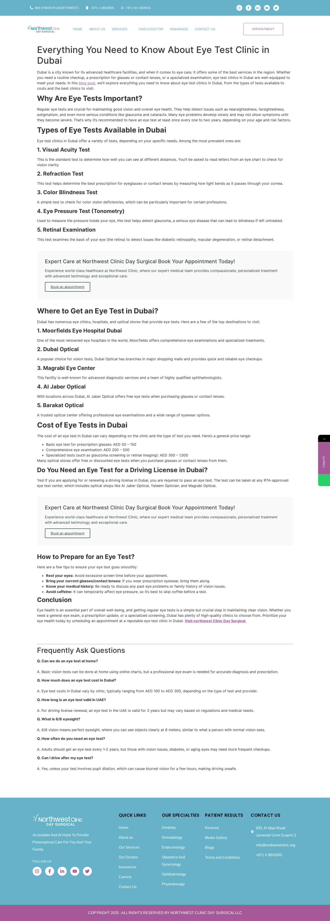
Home (77, 29)
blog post (87, 83)
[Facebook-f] (248, 8)
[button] (289, 7)
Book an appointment (67, 287)
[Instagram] (239, 8)
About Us (97, 29)
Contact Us (205, 29)
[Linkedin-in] (258, 8)
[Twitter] (276, 8)
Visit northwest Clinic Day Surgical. (215, 621)
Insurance (179, 29)
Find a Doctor (151, 29)
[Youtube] (267, 8)
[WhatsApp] (324, 480)
